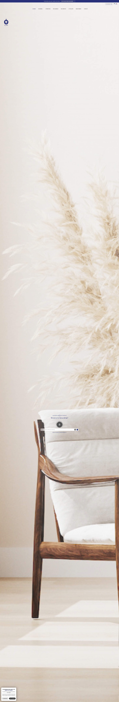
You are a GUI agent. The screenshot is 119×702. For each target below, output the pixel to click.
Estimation (48, 8)
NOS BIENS (40, 8)
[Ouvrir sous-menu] (43, 9)
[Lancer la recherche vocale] (59, 424)
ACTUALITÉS (71, 8)
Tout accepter (12, 698)
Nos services (63, 8)
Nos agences (55, 8)
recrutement (78, 8)
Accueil (34, 8)
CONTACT (86, 8)
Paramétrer (5, 698)
